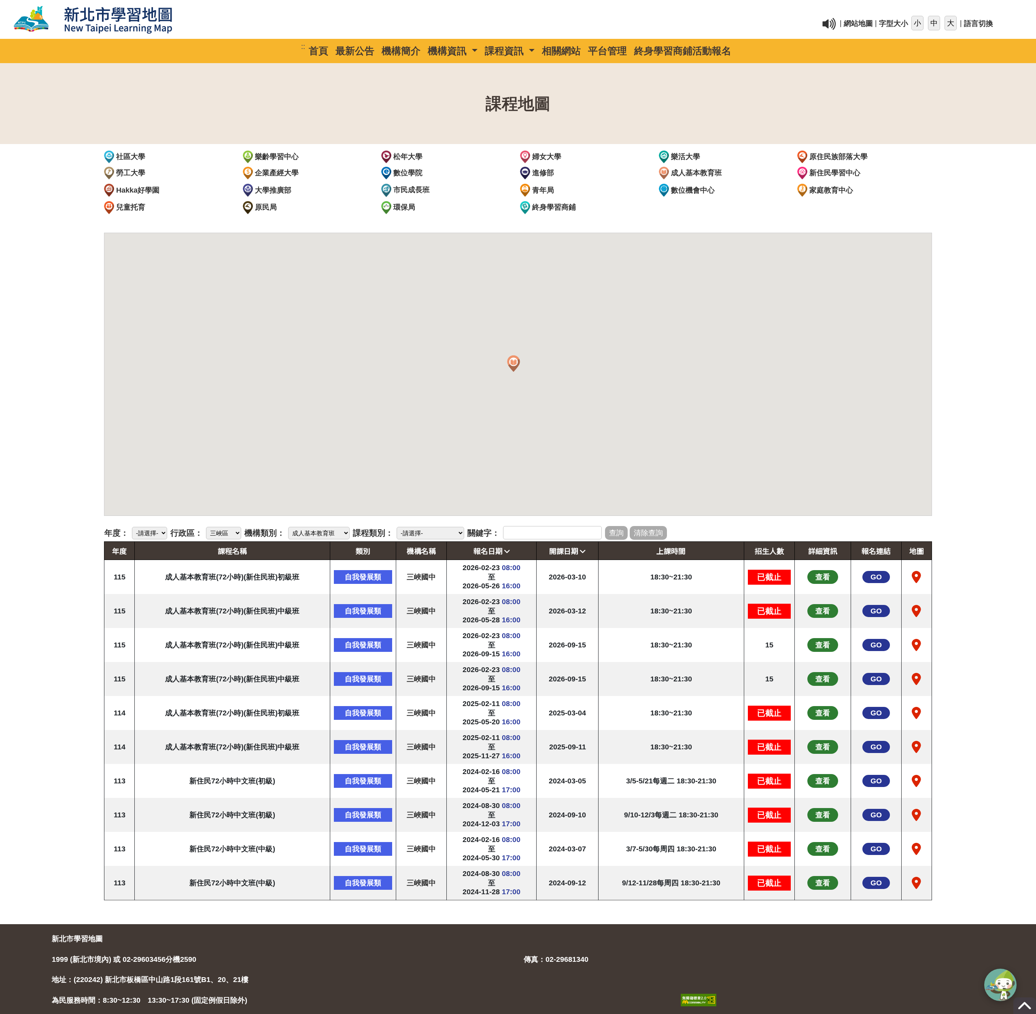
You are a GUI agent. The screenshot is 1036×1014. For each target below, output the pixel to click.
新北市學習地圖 (77, 939)
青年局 (542, 190)
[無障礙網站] (698, 991)
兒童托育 (129, 207)
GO (876, 577)
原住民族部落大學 (837, 157)
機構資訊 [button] (448, 50)
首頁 (318, 50)
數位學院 (406, 173)
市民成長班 (410, 190)
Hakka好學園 (136, 190)
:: (647, 10)
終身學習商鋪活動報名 (682, 50)
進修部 (542, 173)
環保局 (403, 207)
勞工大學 (129, 173)
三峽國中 (421, 577)
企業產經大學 (276, 173)
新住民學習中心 (833, 173)
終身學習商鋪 (553, 207)
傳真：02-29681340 (556, 959)
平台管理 (607, 50)
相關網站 (561, 50)
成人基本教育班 (695, 173)
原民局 (265, 207)
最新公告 (354, 50)
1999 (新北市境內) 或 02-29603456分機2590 (124, 959)
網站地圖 (858, 24)
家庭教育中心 (830, 190)
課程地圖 (518, 103)
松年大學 (406, 157)
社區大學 (129, 157)
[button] (513, 363)
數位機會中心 (692, 190)
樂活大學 (684, 157)
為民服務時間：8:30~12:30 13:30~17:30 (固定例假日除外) (149, 1000)
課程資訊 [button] (505, 50)
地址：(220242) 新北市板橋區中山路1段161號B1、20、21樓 (150, 980)
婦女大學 (545, 157)
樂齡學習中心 (276, 157)
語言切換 (978, 24)
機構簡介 (401, 50)
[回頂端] (1024, 1010)
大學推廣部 (272, 190)
